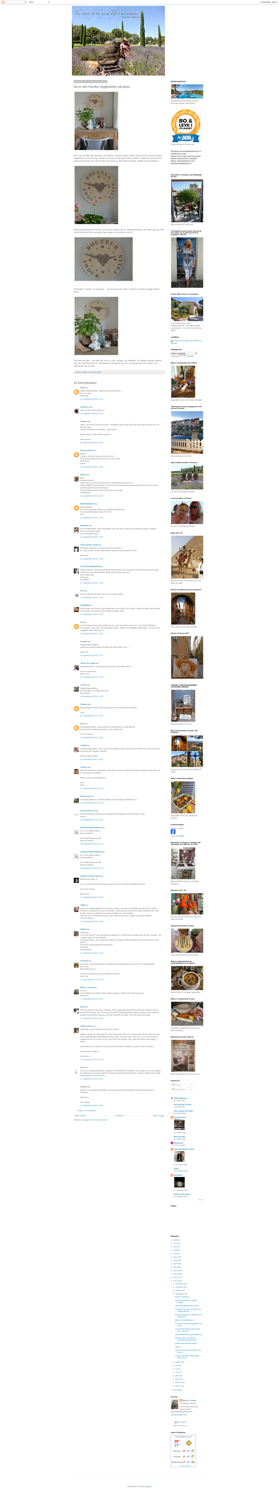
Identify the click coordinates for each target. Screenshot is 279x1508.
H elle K (83, 685)
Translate (190, 356)
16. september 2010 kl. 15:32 (91, 614)
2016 (175, 1260)
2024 (175, 1243)
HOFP (176, 1169)
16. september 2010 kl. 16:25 (91, 696)
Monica (83, 475)
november (179, 1287)
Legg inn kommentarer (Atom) (95, 1120)
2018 (175, 1254)
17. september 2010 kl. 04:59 (91, 922)
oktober (178, 1290)
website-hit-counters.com (180, 1425)
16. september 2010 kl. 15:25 (91, 597)
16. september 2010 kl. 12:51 (91, 467)
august (178, 1362)
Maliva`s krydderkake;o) (184, 1320)
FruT (82, 591)
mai (177, 1372)
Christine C (85, 407)
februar (178, 1382)
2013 (175, 1271)
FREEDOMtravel (180, 1098)
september (179, 1294)
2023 (175, 1247)
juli (176, 1365)
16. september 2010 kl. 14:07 (91, 537)
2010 (175, 1281)
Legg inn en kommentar (86, 1111)
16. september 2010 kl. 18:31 (91, 716)
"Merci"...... (179, 1347)
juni (177, 1369)
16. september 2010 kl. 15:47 (91, 655)
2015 (175, 1264)
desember (179, 1284)
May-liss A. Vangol (177, 828)
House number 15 (87, 811)
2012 (175, 1274)
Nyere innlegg (80, 1116)
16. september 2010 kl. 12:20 (91, 414)
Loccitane (84, 961)
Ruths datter (85, 796)
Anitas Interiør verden (89, 545)
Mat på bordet (179, 1137)
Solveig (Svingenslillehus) (90, 828)
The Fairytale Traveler (183, 1105)
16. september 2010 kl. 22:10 (91, 844)
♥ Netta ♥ (84, 767)
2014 (175, 1267)
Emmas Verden (86, 450)
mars (177, 1379)
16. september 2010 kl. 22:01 (91, 820)
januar (178, 1386)
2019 (175, 1250)
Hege (82, 388)
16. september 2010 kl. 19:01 (91, 738)
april (177, 1376)
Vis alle (200, 1199)
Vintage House (180, 1117)
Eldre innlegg (158, 1116)
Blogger (148, 1486)
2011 (175, 1277)
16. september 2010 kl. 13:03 (91, 518)
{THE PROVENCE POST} (184, 1149)
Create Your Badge (177, 836)
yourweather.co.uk (183, 1436)
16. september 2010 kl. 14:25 (91, 559)
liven (82, 724)
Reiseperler (179, 1143)
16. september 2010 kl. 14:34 (91, 583)
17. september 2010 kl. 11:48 (91, 953)
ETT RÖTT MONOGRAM (90, 567)
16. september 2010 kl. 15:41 (91, 634)
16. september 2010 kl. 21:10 (91, 788)
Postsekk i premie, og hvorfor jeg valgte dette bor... (188, 1310)
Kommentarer (179, 1089)
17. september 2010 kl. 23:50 (91, 1105)
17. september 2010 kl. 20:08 (91, 1060)
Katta (82, 1007)
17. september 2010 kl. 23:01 (91, 1079)
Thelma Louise (86, 1026)
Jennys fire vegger (88, 663)
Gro (81, 622)
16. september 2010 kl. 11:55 (91, 399)
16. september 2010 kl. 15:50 (91, 677)
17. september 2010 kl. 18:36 (91, 1018)
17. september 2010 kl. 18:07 (91, 999)
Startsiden (120, 1116)
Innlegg (177, 1085)
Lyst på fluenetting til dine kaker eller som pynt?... (187, 1330)
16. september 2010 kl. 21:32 (91, 803)
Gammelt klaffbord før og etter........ (188, 1306)
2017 (175, 1257)
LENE (82, 905)
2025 (175, 1240)
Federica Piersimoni (182, 1194)
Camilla (83, 745)
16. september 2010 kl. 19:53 (91, 759)
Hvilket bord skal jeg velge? (186, 1343)
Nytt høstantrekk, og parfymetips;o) (188, 1334)
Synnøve (83, 704)
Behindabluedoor (87, 504)
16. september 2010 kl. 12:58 (91, 496)
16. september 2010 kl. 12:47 (91, 443)
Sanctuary (178, 1175)
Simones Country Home (90, 876)
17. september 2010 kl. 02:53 (91, 897)
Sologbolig (84, 605)
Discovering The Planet (183, 1111)
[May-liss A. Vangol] (173, 833)
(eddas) (83, 929)
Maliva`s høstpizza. (182, 1297)
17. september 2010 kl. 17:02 (91, 980)
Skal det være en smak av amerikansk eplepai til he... (186, 1339)
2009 (175, 1390)
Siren (82, 1067)
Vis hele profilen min (179, 1415)
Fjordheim (84, 526)
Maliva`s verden (86, 987)
